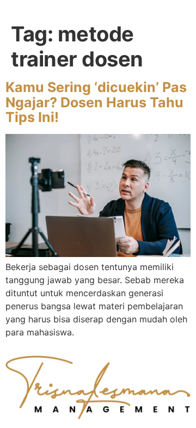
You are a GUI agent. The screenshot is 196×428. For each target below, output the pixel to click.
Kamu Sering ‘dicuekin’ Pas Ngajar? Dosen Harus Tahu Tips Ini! (96, 102)
